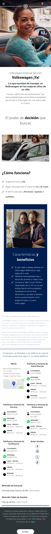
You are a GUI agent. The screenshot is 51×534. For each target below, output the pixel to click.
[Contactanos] (41, 4)
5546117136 (35, 421)
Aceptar (25, 531)
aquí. (33, 522)
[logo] (25, 7)
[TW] (37, 457)
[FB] (37, 447)
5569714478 (12, 419)
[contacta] (13, 384)
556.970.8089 (35, 373)
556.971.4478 (12, 414)
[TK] (37, 463)
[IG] (37, 452)
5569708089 (35, 378)
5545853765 (12, 456)
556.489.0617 (12, 451)
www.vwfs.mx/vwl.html (16, 328)
